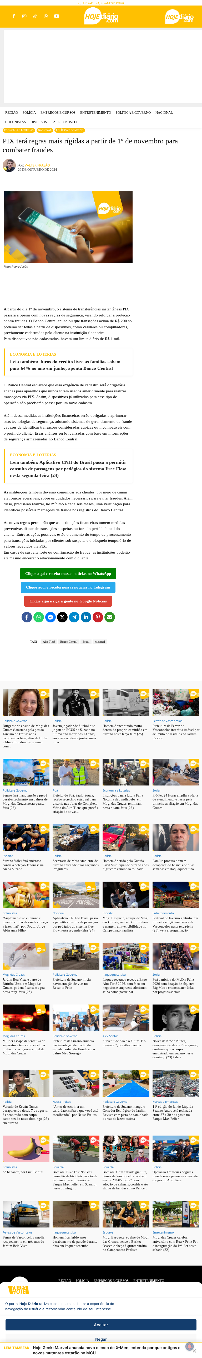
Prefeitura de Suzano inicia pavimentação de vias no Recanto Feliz (72, 983)
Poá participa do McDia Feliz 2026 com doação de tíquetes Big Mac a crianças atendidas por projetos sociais (173, 985)
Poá (55, 790)
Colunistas (10, 913)
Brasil (86, 641)
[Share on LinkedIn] (86, 617)
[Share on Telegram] (74, 617)
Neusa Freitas (62, 1101)
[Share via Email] (109, 617)
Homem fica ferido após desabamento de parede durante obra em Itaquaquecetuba (75, 1241)
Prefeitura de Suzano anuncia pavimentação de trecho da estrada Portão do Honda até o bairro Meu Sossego (74, 1047)
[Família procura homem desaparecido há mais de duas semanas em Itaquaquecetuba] (176, 837)
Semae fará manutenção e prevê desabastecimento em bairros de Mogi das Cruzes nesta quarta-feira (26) (25, 801)
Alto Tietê (49, 641)
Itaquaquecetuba (114, 974)
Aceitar (101, 1324)
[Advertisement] (103, 66)
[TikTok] (35, 17)
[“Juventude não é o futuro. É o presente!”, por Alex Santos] (126, 1018)
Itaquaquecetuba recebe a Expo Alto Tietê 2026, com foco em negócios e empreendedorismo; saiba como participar (125, 985)
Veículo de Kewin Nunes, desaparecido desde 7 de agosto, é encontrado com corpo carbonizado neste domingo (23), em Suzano (26, 1115)
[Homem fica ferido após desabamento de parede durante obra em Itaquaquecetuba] (76, 1214)
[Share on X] (62, 617)
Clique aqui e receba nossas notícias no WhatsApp (68, 573)
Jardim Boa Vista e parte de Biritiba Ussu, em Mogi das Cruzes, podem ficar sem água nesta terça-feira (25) (24, 985)
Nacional (45, 130)
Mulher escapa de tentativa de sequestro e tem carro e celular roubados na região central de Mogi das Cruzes (24, 1047)
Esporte (8, 855)
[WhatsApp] (46, 17)
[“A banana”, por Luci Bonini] (26, 1149)
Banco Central (68, 641)
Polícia (57, 720)
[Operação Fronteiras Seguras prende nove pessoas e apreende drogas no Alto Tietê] (176, 1149)
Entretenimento (163, 913)
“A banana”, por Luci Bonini (23, 1172)
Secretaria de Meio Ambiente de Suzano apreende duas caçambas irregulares (76, 865)
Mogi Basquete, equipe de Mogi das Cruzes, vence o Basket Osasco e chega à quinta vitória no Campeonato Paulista (126, 1243)
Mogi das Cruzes (14, 974)
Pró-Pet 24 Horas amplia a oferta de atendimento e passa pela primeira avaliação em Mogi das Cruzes (175, 801)
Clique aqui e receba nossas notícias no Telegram (68, 587)
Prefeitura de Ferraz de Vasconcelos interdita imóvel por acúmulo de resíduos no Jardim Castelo (176, 732)
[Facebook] (14, 17)
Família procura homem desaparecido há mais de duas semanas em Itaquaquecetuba (173, 865)
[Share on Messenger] (50, 617)
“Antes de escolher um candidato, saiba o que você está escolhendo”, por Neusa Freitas (75, 1111)
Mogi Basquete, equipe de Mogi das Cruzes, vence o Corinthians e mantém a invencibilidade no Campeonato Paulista (126, 924)
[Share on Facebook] (27, 617)
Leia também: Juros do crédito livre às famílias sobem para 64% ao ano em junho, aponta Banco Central (65, 365)
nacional (100, 641)
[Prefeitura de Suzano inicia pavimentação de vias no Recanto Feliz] (76, 956)
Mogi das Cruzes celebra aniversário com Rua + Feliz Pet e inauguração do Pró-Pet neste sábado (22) (175, 1243)
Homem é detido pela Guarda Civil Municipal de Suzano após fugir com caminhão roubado (126, 865)
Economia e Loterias (19, 130)
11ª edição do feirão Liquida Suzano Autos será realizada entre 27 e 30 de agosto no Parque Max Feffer (173, 1113)
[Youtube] (56, 17)
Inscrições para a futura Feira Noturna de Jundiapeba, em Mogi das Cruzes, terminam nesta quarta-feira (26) (123, 801)
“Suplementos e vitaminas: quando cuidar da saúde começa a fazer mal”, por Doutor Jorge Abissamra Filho (25, 924)
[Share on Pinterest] (98, 617)
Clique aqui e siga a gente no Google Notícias (68, 601)
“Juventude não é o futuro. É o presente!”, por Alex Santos (124, 1043)
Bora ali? (58, 1167)
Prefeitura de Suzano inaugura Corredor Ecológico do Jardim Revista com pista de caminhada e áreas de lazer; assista (125, 1113)
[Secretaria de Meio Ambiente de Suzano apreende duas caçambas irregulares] (76, 837)
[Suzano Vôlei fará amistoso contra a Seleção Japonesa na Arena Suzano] (26, 837)
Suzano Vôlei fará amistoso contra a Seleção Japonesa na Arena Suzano (23, 865)
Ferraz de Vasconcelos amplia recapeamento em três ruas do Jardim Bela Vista (23, 1241)
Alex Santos (110, 1035)
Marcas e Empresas (165, 1101)
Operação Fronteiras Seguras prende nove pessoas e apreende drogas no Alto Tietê (175, 1176)
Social (156, 790)
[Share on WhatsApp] (38, 617)
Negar (101, 1339)
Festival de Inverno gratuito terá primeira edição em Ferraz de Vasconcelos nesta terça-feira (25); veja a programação (175, 924)
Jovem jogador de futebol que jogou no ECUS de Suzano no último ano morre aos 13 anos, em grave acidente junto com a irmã (74, 734)
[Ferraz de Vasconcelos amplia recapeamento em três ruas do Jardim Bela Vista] (26, 1214)
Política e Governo (69, 130)
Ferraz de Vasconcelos (167, 720)
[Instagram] (25, 17)
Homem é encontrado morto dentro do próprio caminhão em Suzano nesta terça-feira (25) (125, 730)
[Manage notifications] (189, 1346)
